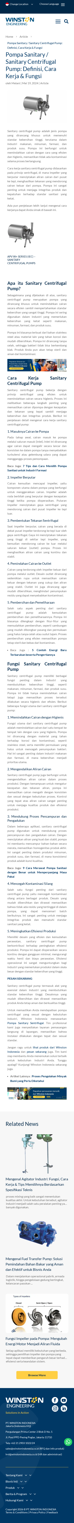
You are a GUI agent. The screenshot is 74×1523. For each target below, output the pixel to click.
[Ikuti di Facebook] (55, 1400)
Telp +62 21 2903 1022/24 (20, 1443)
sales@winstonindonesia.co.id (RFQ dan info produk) (35, 1448)
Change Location (19, 4)
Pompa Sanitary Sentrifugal (25, 1023)
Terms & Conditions (17, 1512)
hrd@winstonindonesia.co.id (21, 1454)
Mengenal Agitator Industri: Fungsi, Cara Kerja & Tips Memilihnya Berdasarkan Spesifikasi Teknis (37, 1184)
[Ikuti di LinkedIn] (64, 1408)
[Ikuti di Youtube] (64, 1400)
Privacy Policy (37, 1512)
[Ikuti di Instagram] (55, 1408)
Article (44, 83)
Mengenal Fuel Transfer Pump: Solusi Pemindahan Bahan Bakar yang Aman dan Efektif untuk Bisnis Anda (34, 1264)
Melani (15, 83)
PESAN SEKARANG (19, 978)
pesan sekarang (37, 1051)
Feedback (52, 1512)
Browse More (37, 1375)
